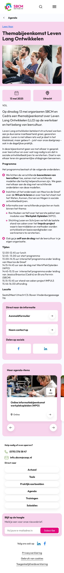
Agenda (12, 17)
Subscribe (49, 530)
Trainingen (32, 498)
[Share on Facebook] (18, 348)
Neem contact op (18, 329)
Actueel (32, 469)
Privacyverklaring (32, 552)
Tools (32, 476)
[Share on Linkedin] (45, 348)
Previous (10, 427)
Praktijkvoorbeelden (32, 484)
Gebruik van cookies (32, 558)
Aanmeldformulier (19, 315)
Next (53, 427)
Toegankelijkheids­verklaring (32, 564)
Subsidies (32, 505)
